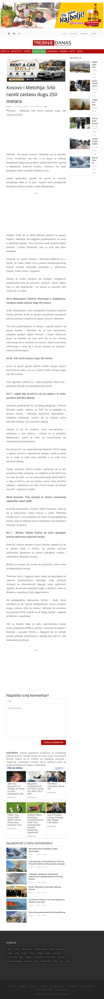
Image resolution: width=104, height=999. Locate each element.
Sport (27, 51)
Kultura (32, 953)
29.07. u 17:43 (41, 892)
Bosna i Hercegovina (57, 949)
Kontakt (93, 33)
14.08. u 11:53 (41, 867)
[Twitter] (14, 33)
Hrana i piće (50, 957)
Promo (64, 51)
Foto (72, 51)
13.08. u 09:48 (41, 882)
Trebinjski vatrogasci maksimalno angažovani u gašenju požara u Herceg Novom (46, 876)
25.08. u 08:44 (41, 854)
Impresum (84, 33)
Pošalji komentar (53, 742)
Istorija (36, 961)
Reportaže (28, 961)
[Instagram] (19, 33)
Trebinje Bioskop (61, 990)
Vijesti (4, 51)
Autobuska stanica (57, 986)
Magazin (52, 51)
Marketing (73, 33)
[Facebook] (8, 33)
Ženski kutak (45, 961)
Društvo (16, 51)
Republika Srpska (96, 127)
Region (9, 106)
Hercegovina (27, 949)
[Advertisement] (36, 213)
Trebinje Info (72, 986)
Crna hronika (12, 957)
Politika (48, 953)
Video (80, 51)
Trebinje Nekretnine (43, 990)
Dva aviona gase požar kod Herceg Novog (47, 912)
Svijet (17, 953)
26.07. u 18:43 (41, 905)
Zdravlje (60, 957)
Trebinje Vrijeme (87, 986)
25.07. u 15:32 (41, 915)
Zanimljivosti (39, 957)
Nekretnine (39, 51)
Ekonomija (57, 953)
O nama (64, 33)
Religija (40, 953)
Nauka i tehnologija (14, 961)
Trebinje (95, 70)
